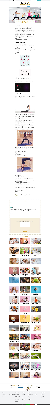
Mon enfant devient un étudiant (17, 399)
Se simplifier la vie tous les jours (30, 394)
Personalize (36, 404)
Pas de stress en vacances (24, 397)
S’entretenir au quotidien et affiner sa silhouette (35, 360)
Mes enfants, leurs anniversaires (17, 397)
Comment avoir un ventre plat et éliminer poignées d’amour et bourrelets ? (25, 360)
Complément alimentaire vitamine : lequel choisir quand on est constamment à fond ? (14, 245)
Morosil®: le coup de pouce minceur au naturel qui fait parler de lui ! (14, 265)
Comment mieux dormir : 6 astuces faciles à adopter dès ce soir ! (25, 265)
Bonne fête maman (42, 397)
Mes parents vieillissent (17, 401)
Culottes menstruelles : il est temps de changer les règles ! (25, 303)
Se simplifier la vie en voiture (30, 397)
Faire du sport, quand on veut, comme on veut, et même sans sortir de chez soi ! (14, 370)
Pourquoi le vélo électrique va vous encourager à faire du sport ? (25, 294)
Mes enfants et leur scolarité (17, 396)
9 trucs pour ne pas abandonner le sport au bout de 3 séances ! (14, 379)
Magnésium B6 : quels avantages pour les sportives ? (25, 284)
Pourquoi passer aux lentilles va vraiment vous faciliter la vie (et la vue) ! (14, 294)
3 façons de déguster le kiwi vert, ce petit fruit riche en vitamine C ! (35, 284)
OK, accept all (28, 404)
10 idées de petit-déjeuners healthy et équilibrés (25, 275)
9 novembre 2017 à (11, 208)
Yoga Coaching (16, 195)
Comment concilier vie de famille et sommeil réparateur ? (36, 255)
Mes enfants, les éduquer (17, 394)
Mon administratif (29, 399)
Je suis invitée (36, 394)
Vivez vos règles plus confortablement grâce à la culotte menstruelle (14, 275)
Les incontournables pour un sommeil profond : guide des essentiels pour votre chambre (35, 265)
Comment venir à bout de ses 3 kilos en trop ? (36, 322)
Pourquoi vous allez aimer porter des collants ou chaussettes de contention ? (35, 294)
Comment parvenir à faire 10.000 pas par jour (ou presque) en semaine (25, 313)
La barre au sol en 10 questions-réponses (25, 369)
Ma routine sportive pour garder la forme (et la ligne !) (35, 370)
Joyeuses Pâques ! (42, 396)
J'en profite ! (20, 387)
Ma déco (2, 396)
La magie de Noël (42, 394)
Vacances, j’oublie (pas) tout (24, 399)
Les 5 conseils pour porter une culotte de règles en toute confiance (14, 255)
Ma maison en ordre (3, 394)
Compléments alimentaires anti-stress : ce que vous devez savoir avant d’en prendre (35, 245)
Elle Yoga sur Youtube (17, 194)
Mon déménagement (3, 397)
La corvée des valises (23, 394)
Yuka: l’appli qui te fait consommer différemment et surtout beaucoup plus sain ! (14, 341)
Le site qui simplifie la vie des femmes (25, 4)
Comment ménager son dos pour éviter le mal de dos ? (35, 351)
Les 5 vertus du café (14, 322)
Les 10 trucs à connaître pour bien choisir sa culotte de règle (25, 245)
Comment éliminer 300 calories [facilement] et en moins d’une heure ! (25, 323)
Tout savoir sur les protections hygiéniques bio (14, 303)
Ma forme (29, 396)
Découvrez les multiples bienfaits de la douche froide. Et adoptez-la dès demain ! (14, 284)
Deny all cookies (32, 404)
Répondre (11, 211)
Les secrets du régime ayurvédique (25, 350)
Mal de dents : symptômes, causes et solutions (35, 274)
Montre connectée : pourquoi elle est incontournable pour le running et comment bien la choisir (25, 256)
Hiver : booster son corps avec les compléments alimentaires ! (35, 303)
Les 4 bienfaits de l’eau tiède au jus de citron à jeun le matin (14, 351)
